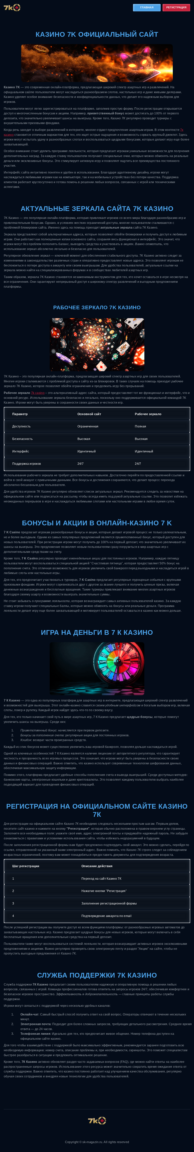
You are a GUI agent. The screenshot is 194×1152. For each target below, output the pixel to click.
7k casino (38, 392)
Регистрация (176, 7)
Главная (146, 7)
